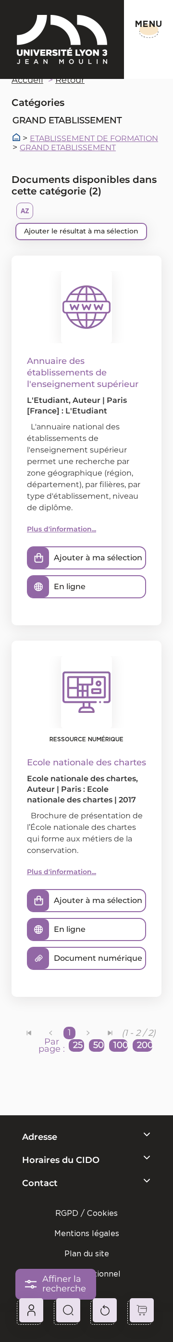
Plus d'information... (61, 529)
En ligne (70, 586)
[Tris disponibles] (25, 211)
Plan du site (86, 1253)
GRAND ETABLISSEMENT (68, 147)
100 (120, 1045)
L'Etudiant (48, 400)
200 (144, 1045)
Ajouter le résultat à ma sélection (81, 231)
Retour (70, 80)
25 (78, 1045)
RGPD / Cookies (86, 1213)
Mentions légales (86, 1233)
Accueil (27, 80)
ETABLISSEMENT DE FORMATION (94, 138)
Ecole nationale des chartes (81, 778)
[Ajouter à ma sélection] (38, 557)
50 (98, 1045)
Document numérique (98, 958)
